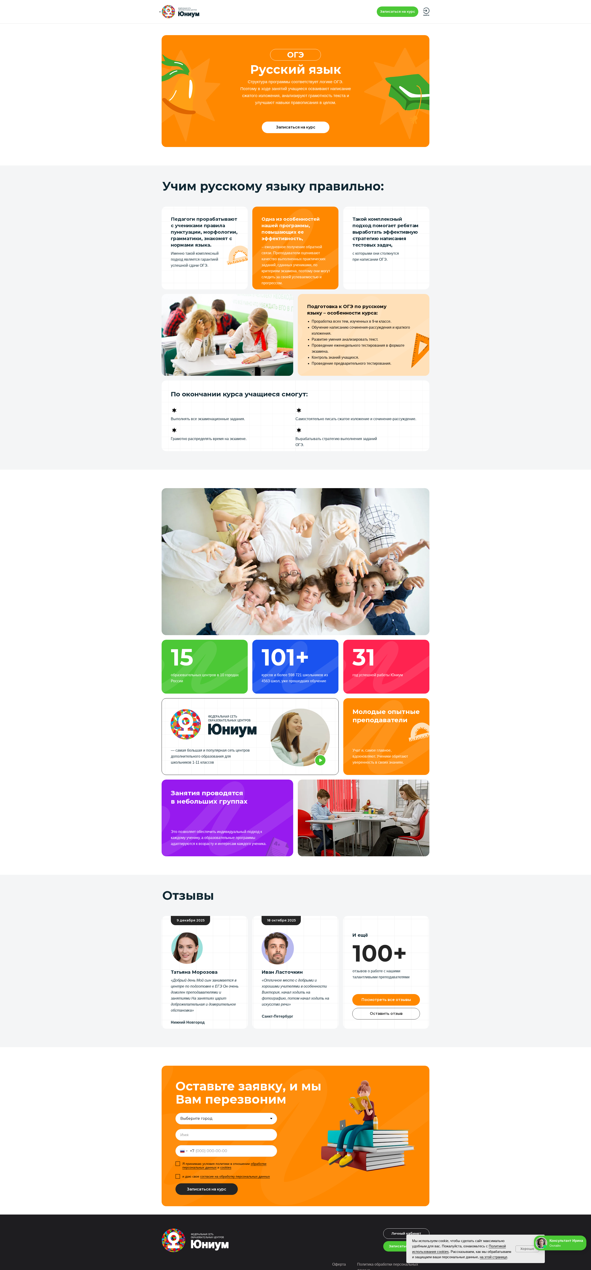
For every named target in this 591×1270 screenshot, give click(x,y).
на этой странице (493, 1257)
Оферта (339, 1264)
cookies (225, 1167)
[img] (180, 11)
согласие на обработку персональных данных (235, 1176)
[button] (397, 11)
